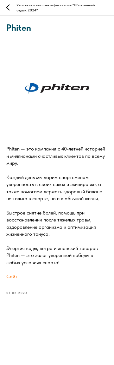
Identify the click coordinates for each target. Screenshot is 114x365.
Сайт (11, 276)
